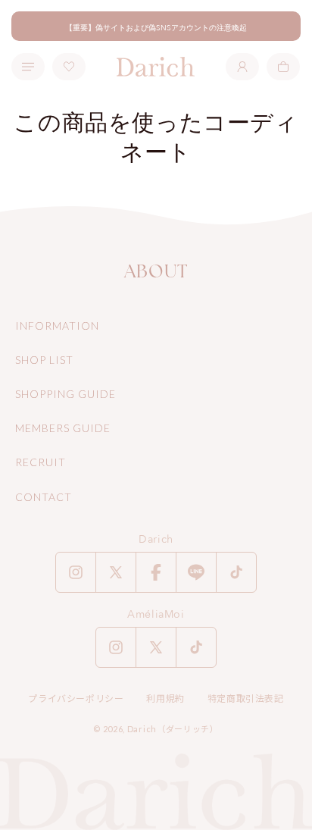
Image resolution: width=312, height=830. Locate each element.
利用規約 (165, 698)
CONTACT (43, 496)
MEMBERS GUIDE (63, 427)
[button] (283, 66)
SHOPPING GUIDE (65, 393)
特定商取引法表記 (245, 698)
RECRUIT (40, 462)
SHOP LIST (44, 359)
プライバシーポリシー (75, 698)
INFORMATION (57, 325)
